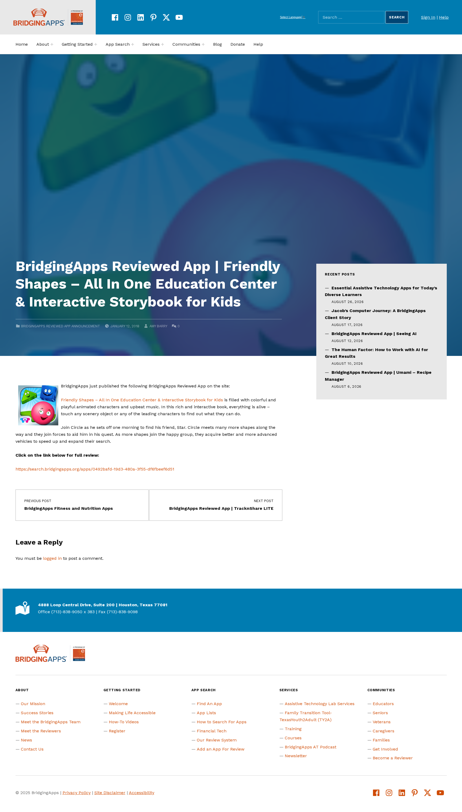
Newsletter (296, 755)
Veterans (382, 721)
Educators (383, 703)
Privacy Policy (77, 792)
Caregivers (383, 730)
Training (293, 728)
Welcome (118, 703)
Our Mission (33, 703)
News (26, 740)
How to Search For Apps (222, 721)
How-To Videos (124, 721)
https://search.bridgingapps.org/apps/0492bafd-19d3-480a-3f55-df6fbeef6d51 (95, 469)
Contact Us (32, 749)
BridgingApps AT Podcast (310, 746)
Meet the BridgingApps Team (50, 721)
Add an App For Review (220, 749)
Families (381, 740)
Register (117, 730)
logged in (52, 558)
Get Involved (385, 749)
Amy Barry (158, 326)
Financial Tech (211, 730)
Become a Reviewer (393, 757)
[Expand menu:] (52, 44)
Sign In (428, 17)
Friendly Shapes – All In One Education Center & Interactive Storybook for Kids (142, 399)
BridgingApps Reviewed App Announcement (60, 326)
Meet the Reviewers (41, 730)
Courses (293, 737)
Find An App (209, 703)
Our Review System (217, 740)
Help (444, 17)
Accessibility (141, 792)
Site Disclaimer (109, 792)
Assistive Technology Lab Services (320, 703)
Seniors (380, 712)
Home (22, 44)
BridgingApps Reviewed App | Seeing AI (374, 333)
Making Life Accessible (132, 712)
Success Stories (37, 712)
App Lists (206, 712)
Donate (237, 44)
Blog (217, 44)
